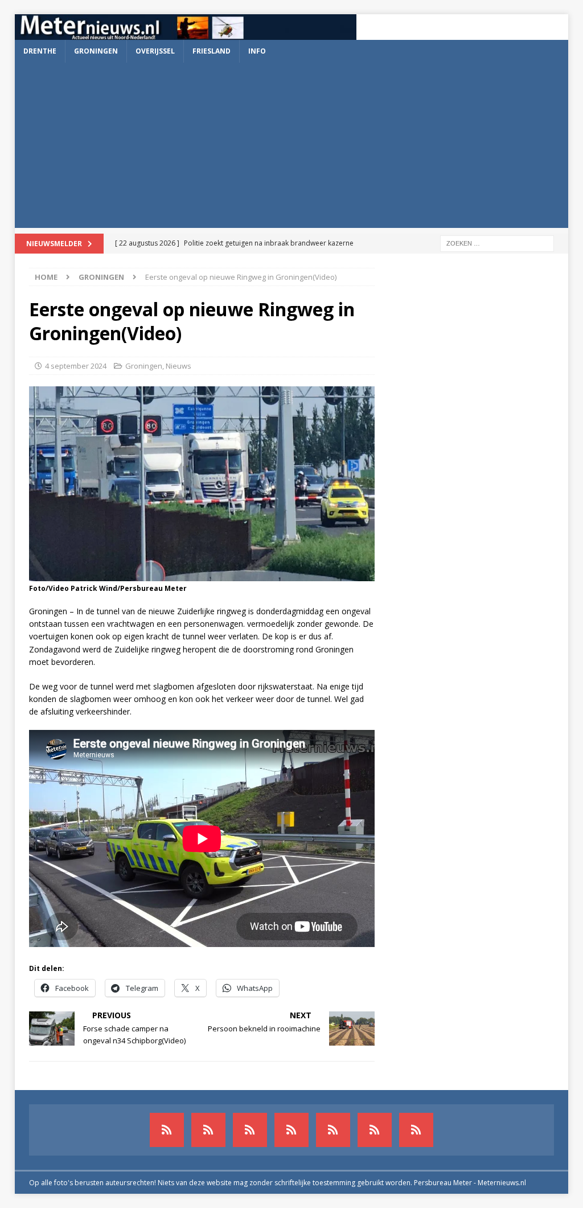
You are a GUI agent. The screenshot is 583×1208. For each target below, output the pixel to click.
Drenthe (39, 51)
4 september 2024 (75, 366)
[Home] (291, 1130)
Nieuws (178, 366)
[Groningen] (250, 1130)
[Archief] (167, 1130)
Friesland (211, 51)
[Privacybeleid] (375, 1130)
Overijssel (155, 51)
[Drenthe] (208, 1130)
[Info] (333, 1130)
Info (257, 51)
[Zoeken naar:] (497, 242)
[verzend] (416, 1130)
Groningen (96, 51)
